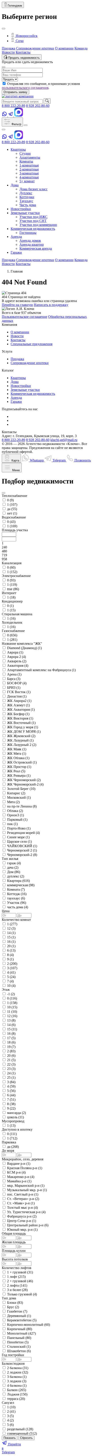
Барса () (13, 679)
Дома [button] (15, 185)
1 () (12, 504)
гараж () (14, 863)
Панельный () (19, 1338)
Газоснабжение (13, 631)
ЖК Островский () (22, 762)
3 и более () (17, 1290)
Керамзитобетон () (21, 1320)
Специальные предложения (31, 344)
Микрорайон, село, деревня (22, 1159)
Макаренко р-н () (20, 1177)
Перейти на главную (17, 305)
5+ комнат (27, 181)
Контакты (23, 52)
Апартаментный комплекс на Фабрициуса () (41, 670)
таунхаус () (16, 898)
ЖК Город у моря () (22, 727)
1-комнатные (29, 165)
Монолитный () (21, 1333)
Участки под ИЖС (33, 217)
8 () (10, 955)
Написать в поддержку (51, 305)
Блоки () (15, 1302)
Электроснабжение (16, 576)
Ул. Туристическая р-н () (26, 1212)
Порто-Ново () (18, 828)
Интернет (9, 593)
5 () (11, 977)
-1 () (11, 994)
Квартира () (18, 881)
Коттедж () (17, 894)
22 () (11, 1064)
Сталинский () (18, 1346)
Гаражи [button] (16, 252)
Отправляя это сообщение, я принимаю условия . (41, 86)
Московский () (19, 797)
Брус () (13, 1307)
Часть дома (27, 205)
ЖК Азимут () (18, 705)
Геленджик (15, 5)
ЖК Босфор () (18, 714)
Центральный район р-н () (27, 1225)
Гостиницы (27, 232)
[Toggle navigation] (25, 125)
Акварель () (16, 661)
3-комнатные (29, 173)
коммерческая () (20, 885)
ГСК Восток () (18, 692)
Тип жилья (10, 859)
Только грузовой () (22, 1294)
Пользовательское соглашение (24, 317)
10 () (11, 985)
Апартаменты (29, 157)
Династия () (17, 696)
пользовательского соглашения (25, 88)
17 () (11, 1038)
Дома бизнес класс (33, 189)
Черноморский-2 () (22, 855)
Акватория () (17, 665)
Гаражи (16, 401)
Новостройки (21, 386)
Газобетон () (17, 1311)
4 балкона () (17, 1385)
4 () (11, 972)
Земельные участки (25, 390)
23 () (11, 1069)
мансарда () (16, 1113)
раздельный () (20, 1429)
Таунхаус (26, 201)
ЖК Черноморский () (24, 780)
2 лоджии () (17, 1372)
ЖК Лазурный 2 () (21, 745)
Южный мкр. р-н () (22, 1229)
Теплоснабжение (14, 496)
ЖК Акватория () (21, 709)
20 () (11, 946)
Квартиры (18, 378)
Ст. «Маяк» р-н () (21, 1203)
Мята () (13, 802)
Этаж (6, 989)
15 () (11, 937)
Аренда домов (30, 240)
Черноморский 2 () (22, 850)
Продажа (8, 48)
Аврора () (15, 652)
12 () (11, 928)
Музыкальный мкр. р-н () (27, 1190)
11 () (12, 1011)
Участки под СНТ (33, 221)
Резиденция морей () (23, 833)
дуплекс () (15, 876)
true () (13, 589)
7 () (10, 981)
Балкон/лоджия (13, 1363)
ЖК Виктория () (20, 718)
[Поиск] (47, 101)
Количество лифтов (16, 1268)
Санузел (8, 1403)
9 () (10, 959)
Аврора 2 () (16, 657)
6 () (11, 950)
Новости (8, 52)
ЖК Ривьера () (18, 775)
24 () (11, 1073)
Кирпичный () (19, 1329)
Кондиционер (12, 601)
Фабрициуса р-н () (21, 1216)
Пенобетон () (17, 1342)
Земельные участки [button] (25, 213)
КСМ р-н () (16, 1172)
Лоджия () (17, 1394)
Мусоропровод (13, 1121)
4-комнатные (29, 177)
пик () (12, 824)
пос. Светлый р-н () (22, 1194)
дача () (12, 867)
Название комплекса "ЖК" (22, 643)
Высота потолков (15, 1259)
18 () (11, 1042)
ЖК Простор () (19, 767)
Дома (15, 382)
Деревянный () (19, 1316)
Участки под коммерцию (38, 225)
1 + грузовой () (20, 1272)
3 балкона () (17, 1377)
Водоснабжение (14, 517)
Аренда (16, 397)
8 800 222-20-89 (13, 106)
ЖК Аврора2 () (19, 701)
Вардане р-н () (18, 1163)
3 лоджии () (16, 1381)
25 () (11, 1077)
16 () (11, 941)
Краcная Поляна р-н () (24, 1168)
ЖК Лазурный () (20, 740)
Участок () (16, 903)
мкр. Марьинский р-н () (25, 1185)
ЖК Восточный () (21, 723)
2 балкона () (17, 1368)
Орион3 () (15, 815)
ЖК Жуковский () (21, 736)
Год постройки (13, 1355)
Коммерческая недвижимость (33, 394)
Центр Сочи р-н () (21, 1221)
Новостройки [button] (21, 209)
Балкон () (16, 1390)
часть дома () (17, 907)
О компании (64, 48)
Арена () (14, 674)
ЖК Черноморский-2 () (25, 784)
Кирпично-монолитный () (28, 1324)
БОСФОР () (17, 683)
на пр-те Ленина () (22, 806)
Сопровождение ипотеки (35, 48)
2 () (12, 963)
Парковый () (17, 819)
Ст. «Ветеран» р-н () (23, 1199)
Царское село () (19, 841)
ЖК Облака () (18, 758)
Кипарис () (16, 793)
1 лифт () (16, 1276)
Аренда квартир (31, 244)
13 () (11, 1020)
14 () (11, 933)
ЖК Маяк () (16, 749)
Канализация (11, 563)
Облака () (15, 811)
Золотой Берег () (21, 789)
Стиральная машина (17, 614)
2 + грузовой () (20, 1281)
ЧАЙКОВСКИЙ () (22, 846)
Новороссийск (26, 36)
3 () (12, 968)
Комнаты (26, 161)
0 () (10, 500)
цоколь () (15, 1117)
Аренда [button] (16, 236)
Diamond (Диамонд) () (24, 648)
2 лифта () (17, 1285)
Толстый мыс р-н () (22, 1207)
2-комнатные (29, 169)
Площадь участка (15, 530)
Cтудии (25, 153)
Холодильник (12, 622)
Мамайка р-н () (19, 1181)
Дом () (13, 872)
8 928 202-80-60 (37, 106)
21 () (11, 1060)
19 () (11, 1047)
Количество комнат (16, 919)
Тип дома (9, 1298)
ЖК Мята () (16, 753)
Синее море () (18, 837)
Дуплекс (25, 193)
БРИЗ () (13, 687)
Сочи (19, 41)
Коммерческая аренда (35, 248)
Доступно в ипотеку (17, 1129)
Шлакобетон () (19, 1351)
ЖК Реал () (16, 771)
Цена (6, 911)
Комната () (16, 889)
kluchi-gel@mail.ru (63, 440)
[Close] (3, 28)
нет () (12, 513)
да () (12, 509)
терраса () (16, 1399)
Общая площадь (14, 1233)
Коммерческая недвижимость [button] (33, 229)
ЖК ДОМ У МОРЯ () (24, 731)
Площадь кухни (14, 1251)
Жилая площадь (14, 1242)
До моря (8, 1150)
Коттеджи (26, 197)
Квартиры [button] (18, 149)
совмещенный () (22, 1433)
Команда (80, 48)
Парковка (9, 1142)
